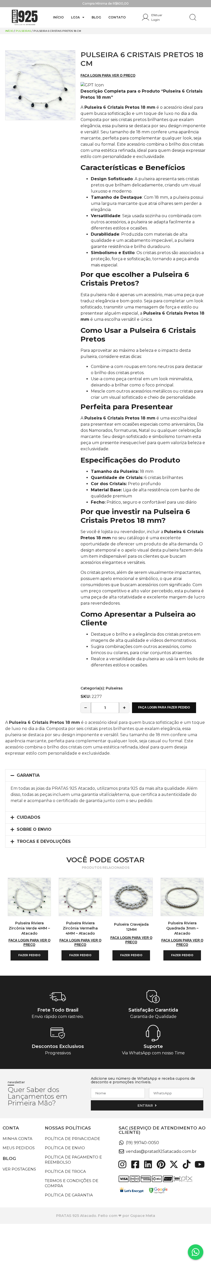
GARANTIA (28, 775)
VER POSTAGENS (19, 1169)
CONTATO (117, 17)
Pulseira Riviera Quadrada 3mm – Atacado (182, 928)
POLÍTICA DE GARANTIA (69, 1195)
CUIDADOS (28, 817)
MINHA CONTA (17, 1138)
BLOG (96, 17)
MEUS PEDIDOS (19, 1147)
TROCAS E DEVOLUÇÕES (44, 841)
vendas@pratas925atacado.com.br (161, 1151)
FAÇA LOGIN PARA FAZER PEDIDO (164, 707)
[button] (105, 775)
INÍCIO (58, 17)
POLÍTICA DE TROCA (65, 1171)
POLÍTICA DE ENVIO (65, 1147)
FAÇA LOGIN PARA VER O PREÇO (108, 75)
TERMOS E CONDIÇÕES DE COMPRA (71, 1183)
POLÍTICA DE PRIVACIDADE (72, 1138)
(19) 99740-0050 (142, 1142)
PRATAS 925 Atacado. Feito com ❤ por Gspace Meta (105, 1215)
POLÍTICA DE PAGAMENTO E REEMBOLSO (73, 1160)
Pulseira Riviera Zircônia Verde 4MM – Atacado (29, 928)
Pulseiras (23, 31)
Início (9, 31)
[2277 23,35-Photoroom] (40, 85)
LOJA (75, 17)
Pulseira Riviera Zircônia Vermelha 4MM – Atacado (80, 928)
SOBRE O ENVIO (34, 829)
